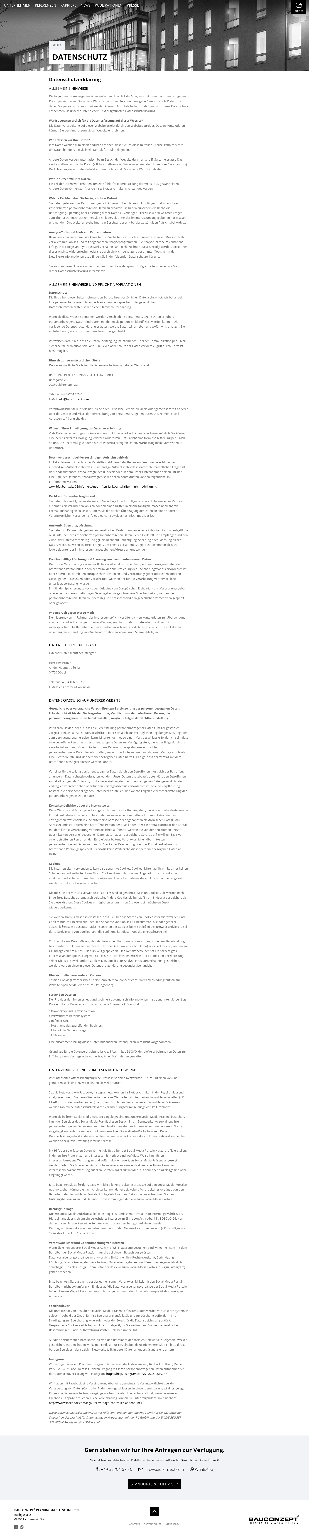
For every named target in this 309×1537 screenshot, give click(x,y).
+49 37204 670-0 (116, 1469)
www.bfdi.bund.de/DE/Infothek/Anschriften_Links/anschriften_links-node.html (101, 486)
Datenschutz (153, 1524)
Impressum (172, 1524)
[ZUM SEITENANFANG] (154, 1511)
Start (56, 45)
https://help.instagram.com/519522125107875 (137, 1374)
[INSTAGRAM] (16, 1527)
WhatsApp (203, 1469)
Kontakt (299, 11)
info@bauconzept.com (73, 399)
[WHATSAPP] (22, 1527)
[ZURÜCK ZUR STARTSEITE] (266, 1522)
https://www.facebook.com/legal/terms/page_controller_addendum (94, 1403)
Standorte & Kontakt (153, 1484)
